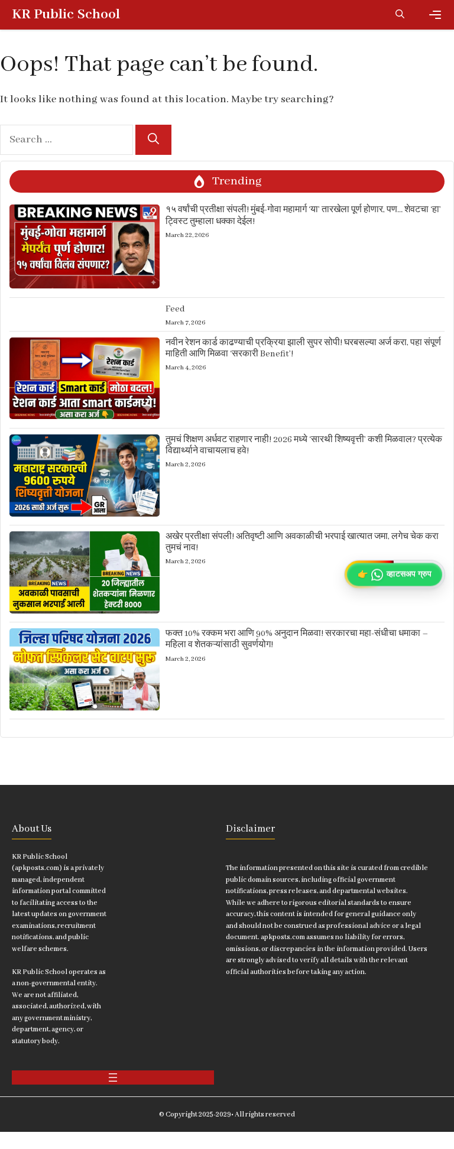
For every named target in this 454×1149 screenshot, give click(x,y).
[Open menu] (113, 1077)
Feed (175, 309)
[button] (400, 15)
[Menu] (435, 15)
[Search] (153, 140)
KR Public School (66, 14)
